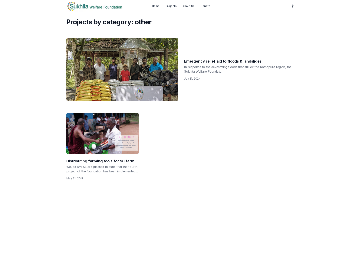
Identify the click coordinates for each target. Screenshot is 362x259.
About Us (189, 6)
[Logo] (94, 6)
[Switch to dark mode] (293, 6)
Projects (171, 6)
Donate (205, 6)
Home (156, 6)
